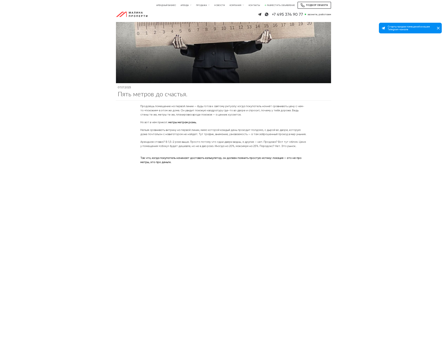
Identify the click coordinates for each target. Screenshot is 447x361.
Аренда (185, 5)
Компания (235, 5)
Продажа (201, 5)
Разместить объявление (281, 5)
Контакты (254, 5)
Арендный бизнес (166, 5)
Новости (219, 5)
